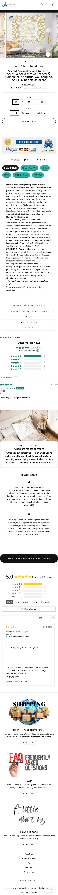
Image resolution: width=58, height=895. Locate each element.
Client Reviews (29, 858)
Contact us (29, 871)
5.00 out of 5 (36, 347)
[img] (6, 384)
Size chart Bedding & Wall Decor (29, 311)
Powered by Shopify (29, 892)
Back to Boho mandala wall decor (31, 558)
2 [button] (28, 61)
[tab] (10, 168)
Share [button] (11, 677)
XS (16, 102)
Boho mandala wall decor (32, 66)
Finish (29, 108)
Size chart (29, 867)
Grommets (26, 113)
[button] (6, 337)
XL (42, 102)
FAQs (29, 862)
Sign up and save (29, 880)
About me (29, 854)
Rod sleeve (41, 113)
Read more (29, 742)
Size (29, 97)
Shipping (25, 88)
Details (29, 317)
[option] (29, 35)
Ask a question (29, 322)
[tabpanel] (29, 238)
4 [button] (32, 61)
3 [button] (30, 61)
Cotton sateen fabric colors (29, 306)
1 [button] (26, 61)
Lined (14, 113)
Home (16, 66)
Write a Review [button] (30, 609)
